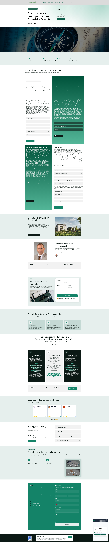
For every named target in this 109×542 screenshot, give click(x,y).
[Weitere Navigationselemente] (65, 2)
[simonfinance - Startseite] (32, 2)
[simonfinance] (30, 538)
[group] (67, 518)
